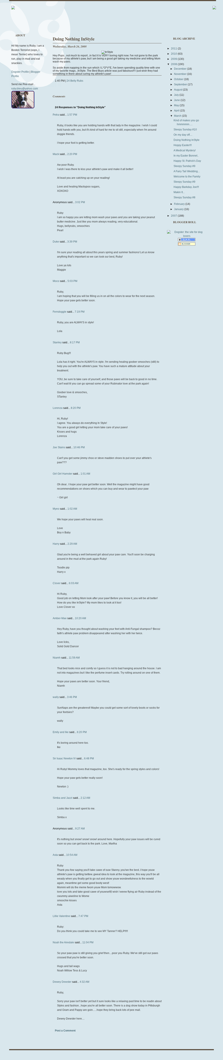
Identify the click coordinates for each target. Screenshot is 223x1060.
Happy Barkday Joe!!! (186, 187)
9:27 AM (80, 828)
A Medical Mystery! (185, 150)
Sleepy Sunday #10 (185, 129)
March (178, 115)
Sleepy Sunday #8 (184, 197)
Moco (56, 281)
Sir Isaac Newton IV (64, 758)
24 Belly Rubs (75, 80)
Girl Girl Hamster (62, 473)
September (181, 84)
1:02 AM (72, 508)
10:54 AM (71, 854)
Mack (56, 154)
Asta (55, 854)
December (180, 68)
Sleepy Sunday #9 (184, 166)
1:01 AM (85, 473)
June (177, 100)
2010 (174, 53)
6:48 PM (89, 758)
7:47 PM (83, 916)
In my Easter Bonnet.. (186, 155)
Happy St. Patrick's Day (187, 160)
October (179, 79)
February (179, 204)
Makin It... (179, 192)
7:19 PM (79, 311)
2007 (174, 215)
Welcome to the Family (187, 176)
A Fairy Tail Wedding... (187, 171)
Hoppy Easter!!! (183, 145)
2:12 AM (85, 797)
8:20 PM (76, 408)
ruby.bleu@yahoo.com (24, 88)
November (180, 74)
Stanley (57, 342)
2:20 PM (72, 154)
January (179, 209)
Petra (56, 114)
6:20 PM (82, 732)
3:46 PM (72, 697)
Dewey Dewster (62, 981)
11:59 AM (74, 657)
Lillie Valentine (61, 916)
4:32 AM (84, 981)
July (176, 94)
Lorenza (58, 408)
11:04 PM (87, 942)
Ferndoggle (59, 311)
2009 (174, 59)
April (177, 110)
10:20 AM (80, 618)
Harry (56, 543)
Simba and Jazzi (62, 797)
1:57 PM (72, 114)
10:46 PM (79, 447)
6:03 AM (73, 583)
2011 (174, 48)
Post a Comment (65, 1030)
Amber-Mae (60, 618)
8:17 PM (75, 342)
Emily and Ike (61, 732)
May (177, 105)
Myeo (56, 508)
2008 (174, 64)
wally (56, 697)
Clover (57, 583)
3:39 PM (72, 241)
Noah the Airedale (63, 942)
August (178, 89)
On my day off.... (183, 134)
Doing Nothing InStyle (74, 39)
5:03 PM (72, 281)
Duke (56, 241)
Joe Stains (59, 447)
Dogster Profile (20, 71)
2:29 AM (72, 543)
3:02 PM (80, 202)
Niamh (57, 657)
